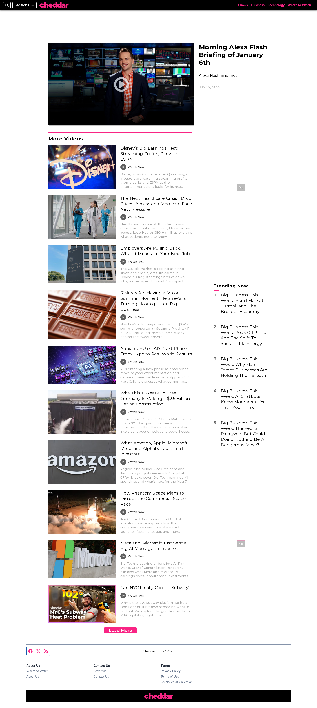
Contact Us (101, 676)
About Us (32, 676)
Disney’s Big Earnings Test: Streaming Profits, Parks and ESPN (151, 154)
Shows (243, 5)
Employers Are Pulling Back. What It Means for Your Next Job (155, 251)
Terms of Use (170, 676)
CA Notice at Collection (176, 682)
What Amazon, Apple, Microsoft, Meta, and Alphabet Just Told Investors (154, 448)
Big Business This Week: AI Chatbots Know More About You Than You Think (244, 399)
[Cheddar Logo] (54, 5)
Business (258, 5)
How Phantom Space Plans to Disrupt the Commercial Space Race (153, 498)
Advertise (100, 671)
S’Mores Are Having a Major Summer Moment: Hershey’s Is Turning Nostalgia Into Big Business (153, 301)
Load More (120, 630)
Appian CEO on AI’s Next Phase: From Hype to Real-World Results (156, 351)
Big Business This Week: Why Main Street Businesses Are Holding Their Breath (244, 367)
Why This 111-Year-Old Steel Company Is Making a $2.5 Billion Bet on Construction (155, 398)
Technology (276, 5)
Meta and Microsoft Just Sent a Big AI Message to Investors (153, 545)
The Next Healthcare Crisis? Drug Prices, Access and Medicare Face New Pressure (156, 204)
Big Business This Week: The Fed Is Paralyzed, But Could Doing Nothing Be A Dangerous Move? (243, 433)
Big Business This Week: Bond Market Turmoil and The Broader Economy (242, 303)
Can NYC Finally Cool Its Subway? (155, 587)
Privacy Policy (171, 671)
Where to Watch (299, 5)
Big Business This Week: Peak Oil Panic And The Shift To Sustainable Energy (243, 335)
